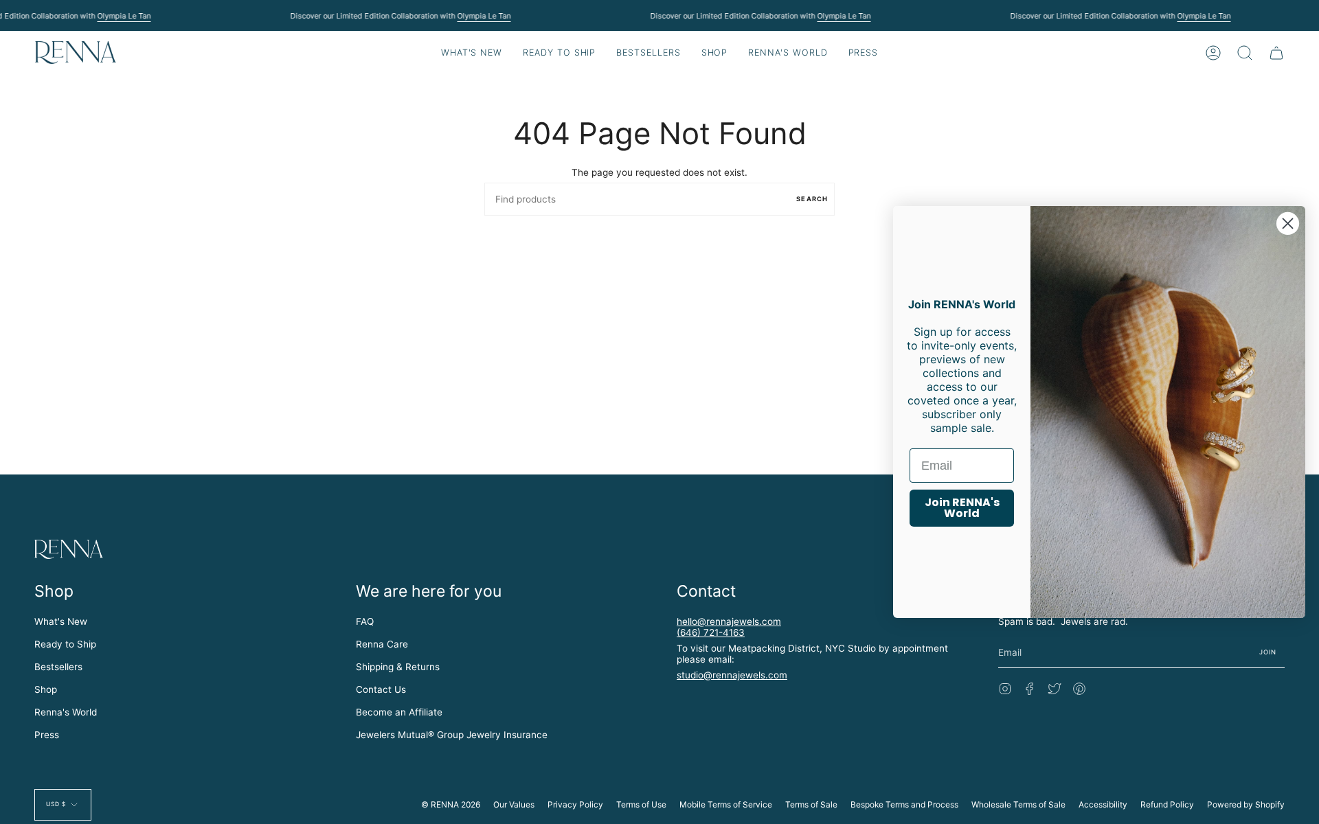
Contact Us (381, 689)
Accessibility (1103, 804)
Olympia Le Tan (123, 16)
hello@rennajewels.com (729, 621)
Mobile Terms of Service (725, 804)
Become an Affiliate (399, 712)
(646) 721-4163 (711, 632)
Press (46, 734)
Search (812, 199)
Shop (45, 689)
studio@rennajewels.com (732, 675)
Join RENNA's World (962, 507)
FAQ (365, 621)
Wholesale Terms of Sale (1018, 804)
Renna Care (382, 644)
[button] (559, 52)
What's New (60, 621)
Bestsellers (58, 666)
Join (1268, 652)
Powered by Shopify (1246, 804)
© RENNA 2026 (450, 804)
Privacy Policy (575, 804)
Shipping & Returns (398, 666)
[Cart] (1276, 52)
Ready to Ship (65, 644)
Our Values (513, 804)
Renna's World (65, 712)
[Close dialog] (1288, 223)
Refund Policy (1167, 804)
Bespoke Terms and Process (904, 804)
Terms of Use (641, 804)
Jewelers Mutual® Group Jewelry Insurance (452, 734)
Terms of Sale (811, 804)
